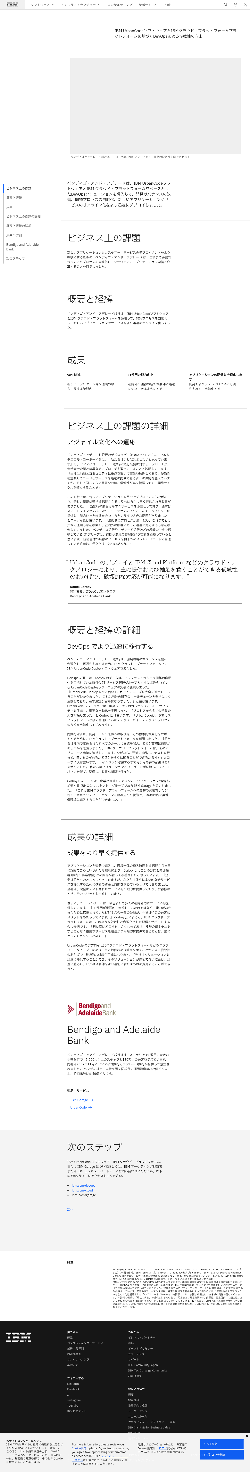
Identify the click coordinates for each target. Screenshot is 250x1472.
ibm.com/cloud (82, 1190)
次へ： (72, 1209)
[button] (235, 4)
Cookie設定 (79, 1448)
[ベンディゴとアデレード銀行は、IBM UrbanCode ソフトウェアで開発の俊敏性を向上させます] (155, 108)
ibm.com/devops (83, 1185)
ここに (163, 1448)
